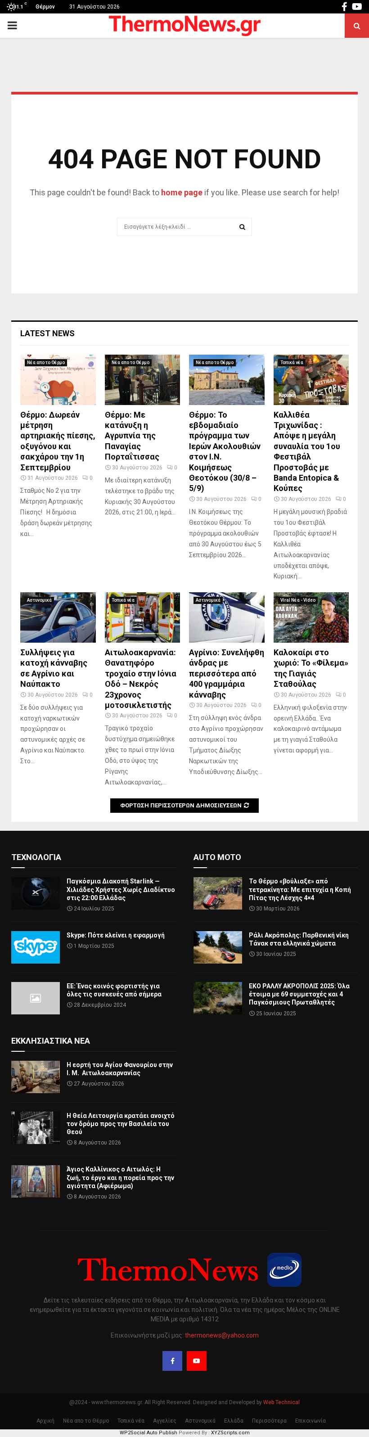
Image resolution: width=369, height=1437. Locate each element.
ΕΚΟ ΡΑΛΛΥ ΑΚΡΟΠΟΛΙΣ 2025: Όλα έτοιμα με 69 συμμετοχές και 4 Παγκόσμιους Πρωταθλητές (299, 994)
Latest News (47, 333)
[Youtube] (197, 1361)
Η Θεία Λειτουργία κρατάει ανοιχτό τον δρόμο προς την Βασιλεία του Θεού (121, 1123)
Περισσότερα (269, 1421)
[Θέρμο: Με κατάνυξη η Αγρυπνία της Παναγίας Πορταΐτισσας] (142, 380)
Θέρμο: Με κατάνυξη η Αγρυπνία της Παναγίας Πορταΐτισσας (132, 436)
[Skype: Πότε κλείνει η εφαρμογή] (35, 947)
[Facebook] (172, 1361)
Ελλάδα (233, 1421)
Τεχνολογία (36, 857)
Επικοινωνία (310, 1421)
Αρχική (45, 1421)
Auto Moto (217, 857)
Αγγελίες (164, 1421)
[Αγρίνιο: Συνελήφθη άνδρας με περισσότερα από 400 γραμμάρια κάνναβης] (227, 617)
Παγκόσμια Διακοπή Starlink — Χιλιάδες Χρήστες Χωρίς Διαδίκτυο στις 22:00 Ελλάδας (121, 889)
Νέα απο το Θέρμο (46, 362)
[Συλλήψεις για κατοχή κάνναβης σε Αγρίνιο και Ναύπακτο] (58, 617)
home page (181, 192)
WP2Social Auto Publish (148, 1433)
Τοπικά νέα (291, 362)
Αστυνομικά (39, 600)
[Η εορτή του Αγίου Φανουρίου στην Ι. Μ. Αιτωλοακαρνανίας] (35, 1077)
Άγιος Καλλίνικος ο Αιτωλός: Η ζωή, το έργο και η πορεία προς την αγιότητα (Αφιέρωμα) (120, 1177)
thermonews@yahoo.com (222, 1335)
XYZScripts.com (230, 1433)
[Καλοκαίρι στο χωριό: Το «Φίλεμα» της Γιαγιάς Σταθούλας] (311, 617)
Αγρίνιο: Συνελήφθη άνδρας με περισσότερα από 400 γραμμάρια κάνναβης (226, 673)
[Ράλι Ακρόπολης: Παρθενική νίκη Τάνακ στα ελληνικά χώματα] (218, 947)
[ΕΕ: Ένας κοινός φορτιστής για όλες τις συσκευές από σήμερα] (35, 998)
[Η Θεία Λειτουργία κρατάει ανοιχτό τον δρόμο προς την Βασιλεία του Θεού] (35, 1128)
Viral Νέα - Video (297, 600)
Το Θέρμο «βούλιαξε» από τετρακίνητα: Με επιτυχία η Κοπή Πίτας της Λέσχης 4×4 (300, 889)
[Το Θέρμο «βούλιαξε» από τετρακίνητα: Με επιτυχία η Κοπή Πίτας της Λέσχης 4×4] (218, 893)
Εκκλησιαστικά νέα (50, 1040)
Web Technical (281, 1402)
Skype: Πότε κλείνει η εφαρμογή (116, 935)
